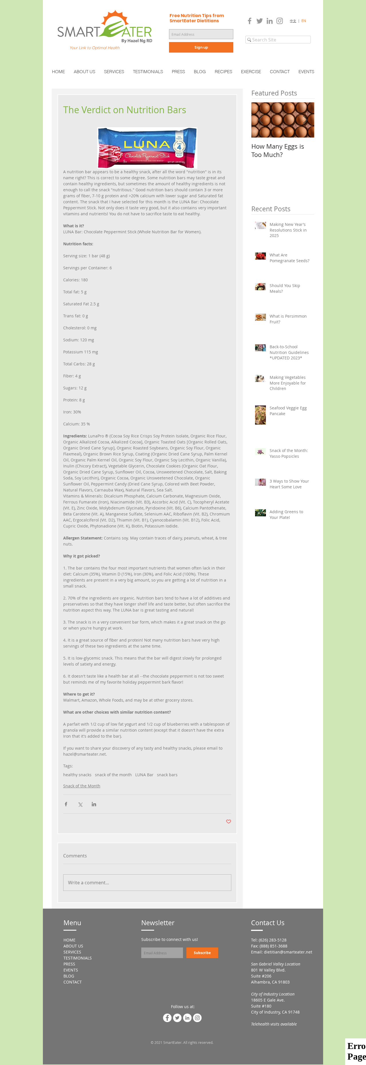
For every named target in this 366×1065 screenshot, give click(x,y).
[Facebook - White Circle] (167, 1018)
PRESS (69, 964)
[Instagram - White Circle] (197, 1018)
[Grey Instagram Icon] (279, 21)
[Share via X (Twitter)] (80, 804)
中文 (293, 21)
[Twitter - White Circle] (177, 1018)
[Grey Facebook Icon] (249, 21)
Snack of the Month (81, 786)
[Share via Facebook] (66, 804)
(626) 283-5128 (273, 940)
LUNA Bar (144, 774)
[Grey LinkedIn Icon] (269, 21)
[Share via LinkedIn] (94, 804)
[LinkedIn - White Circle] (187, 1018)
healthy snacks (77, 774)
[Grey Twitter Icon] (259, 21)
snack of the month (113, 774)
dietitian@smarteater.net (288, 952)
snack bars (167, 774)
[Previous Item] (260, 120)
